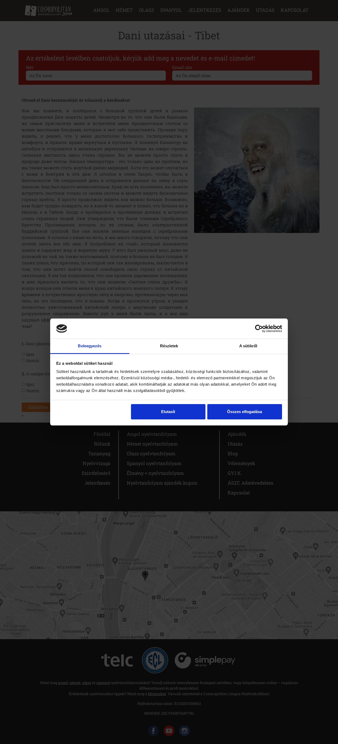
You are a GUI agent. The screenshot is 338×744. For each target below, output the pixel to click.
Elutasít (168, 411)
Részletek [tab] (169, 346)
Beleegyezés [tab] (89, 346)
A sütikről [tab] (248, 346)
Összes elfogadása (244, 411)
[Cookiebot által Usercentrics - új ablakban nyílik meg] (259, 329)
